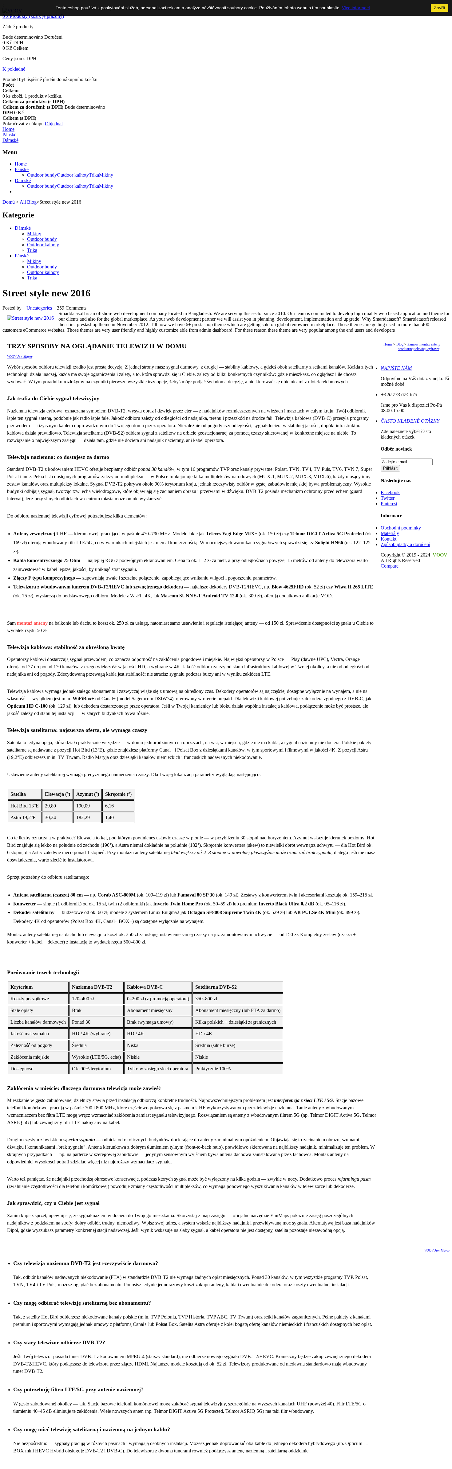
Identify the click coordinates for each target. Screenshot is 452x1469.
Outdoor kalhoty (43, 244)
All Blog (28, 202)
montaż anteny (32, 623)
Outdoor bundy (42, 239)
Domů (8, 202)
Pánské (22, 255)
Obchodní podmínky (401, 527)
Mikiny (34, 233)
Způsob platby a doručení (405, 544)
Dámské (23, 228)
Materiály (390, 533)
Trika (32, 250)
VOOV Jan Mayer (19, 356)
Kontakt (388, 538)
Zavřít (439, 7)
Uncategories (39, 308)
